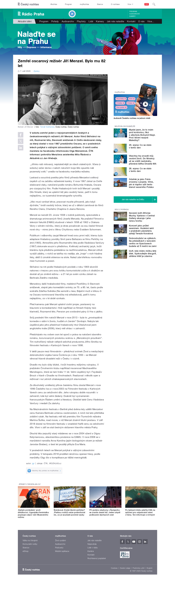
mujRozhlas (84, 4)
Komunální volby (30, 544)
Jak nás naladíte (115, 21)
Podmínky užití (138, 568)
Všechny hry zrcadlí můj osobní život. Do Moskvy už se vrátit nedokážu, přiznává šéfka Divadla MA (142, 160)
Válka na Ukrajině (30, 540)
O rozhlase (115, 4)
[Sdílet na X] (20, 141)
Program (68, 4)
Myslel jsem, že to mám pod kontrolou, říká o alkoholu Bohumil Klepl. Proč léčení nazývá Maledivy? (142, 134)
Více (150, 21)
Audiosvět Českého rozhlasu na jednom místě (132, 118)
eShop (25, 551)
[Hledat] (154, 4)
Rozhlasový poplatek (97, 558)
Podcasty (59, 548)
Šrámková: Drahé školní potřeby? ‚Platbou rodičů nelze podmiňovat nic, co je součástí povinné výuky (69, 512)
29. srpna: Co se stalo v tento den (140, 146)
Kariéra (91, 551)
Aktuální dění (25, 21)
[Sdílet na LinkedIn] (20, 147)
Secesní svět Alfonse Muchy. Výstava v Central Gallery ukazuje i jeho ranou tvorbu (142, 217)
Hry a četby (120, 99)
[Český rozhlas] (28, 4)
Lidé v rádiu (93, 548)
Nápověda (92, 544)
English (149, 568)
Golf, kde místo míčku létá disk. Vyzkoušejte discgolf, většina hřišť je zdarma (143, 253)
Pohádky (119, 103)
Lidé (91, 21)
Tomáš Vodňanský (47, 127)
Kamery (132, 16)
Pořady (55, 21)
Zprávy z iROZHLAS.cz (29, 484)
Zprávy (37, 71)
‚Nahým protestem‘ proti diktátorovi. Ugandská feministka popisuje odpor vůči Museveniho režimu (33, 513)
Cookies (114, 568)
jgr (33, 463)
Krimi (130, 99)
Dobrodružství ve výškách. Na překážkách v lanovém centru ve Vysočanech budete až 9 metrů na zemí (142, 242)
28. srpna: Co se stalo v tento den (140, 169)
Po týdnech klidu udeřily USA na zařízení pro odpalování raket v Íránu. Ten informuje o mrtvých (140, 512)
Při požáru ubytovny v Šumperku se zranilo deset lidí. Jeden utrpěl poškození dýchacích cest (104, 512)
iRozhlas (53, 4)
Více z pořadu (122, 209)
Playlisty (81, 21)
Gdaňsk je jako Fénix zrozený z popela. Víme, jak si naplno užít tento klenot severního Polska (141, 183)
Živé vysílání (120, 107)
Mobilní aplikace (62, 551)
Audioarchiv (134, 14)
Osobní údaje (125, 568)
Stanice (100, 4)
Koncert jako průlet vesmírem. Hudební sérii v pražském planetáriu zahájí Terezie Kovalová (141, 229)
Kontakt (131, 21)
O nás (141, 21)
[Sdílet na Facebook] (20, 135)
